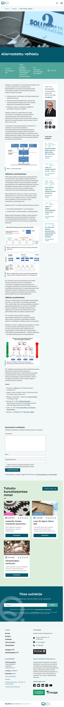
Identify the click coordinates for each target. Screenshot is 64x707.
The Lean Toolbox (28, 412)
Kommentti (9, 434)
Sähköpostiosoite (10, 459)
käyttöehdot (53, 474)
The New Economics (24, 401)
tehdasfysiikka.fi (11, 652)
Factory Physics (32, 397)
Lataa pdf (53, 70)
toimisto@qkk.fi (40, 642)
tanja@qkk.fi (8, 666)
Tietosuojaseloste (10, 676)
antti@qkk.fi (48, 97)
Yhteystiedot (9, 645)
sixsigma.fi (8, 650)
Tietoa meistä (10, 642)
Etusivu (7, 8)
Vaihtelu (16, 388)
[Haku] (57, 3)
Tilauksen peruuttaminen (12, 687)
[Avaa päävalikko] (61, 3)
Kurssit (7, 633)
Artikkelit (14, 8)
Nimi (7, 454)
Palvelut (8, 636)
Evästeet (7, 679)
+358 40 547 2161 (10, 668)
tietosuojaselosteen (35, 612)
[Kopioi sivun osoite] (53, 127)
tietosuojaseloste (42, 474)
